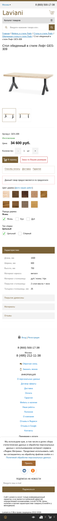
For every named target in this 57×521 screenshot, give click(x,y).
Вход (24, 337)
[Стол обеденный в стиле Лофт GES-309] (28, 80)
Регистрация (33, 337)
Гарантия (37, 169)
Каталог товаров (12, 20)
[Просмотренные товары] (34, 517)
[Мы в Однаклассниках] (32, 470)
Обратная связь (30, 364)
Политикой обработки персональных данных (28, 457)
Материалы (9, 307)
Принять (29, 463)
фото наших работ (23, 188)
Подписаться (28, 489)
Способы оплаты (12, 169)
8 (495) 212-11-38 (28, 355)
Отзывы (8, 316)
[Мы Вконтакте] (24, 470)
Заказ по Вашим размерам (34, 160)
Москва (5, 5)
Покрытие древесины (14, 298)
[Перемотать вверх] (6, 517)
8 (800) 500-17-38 (45, 4)
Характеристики (11, 250)
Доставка (26, 169)
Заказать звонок (30, 369)
